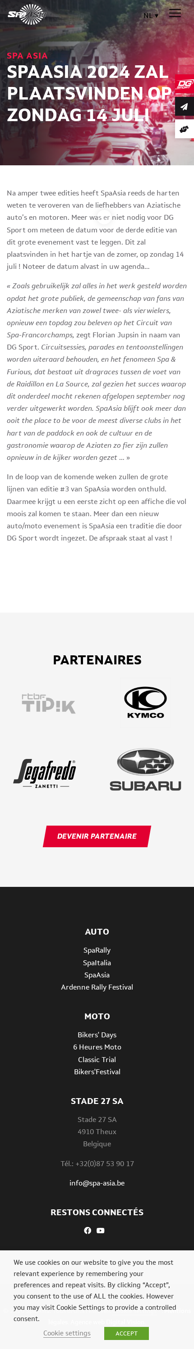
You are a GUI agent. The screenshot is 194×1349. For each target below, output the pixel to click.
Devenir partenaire (96, 836)
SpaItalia (97, 962)
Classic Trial (97, 1059)
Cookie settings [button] (67, 1333)
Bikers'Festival (97, 1071)
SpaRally (97, 950)
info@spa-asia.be (97, 1183)
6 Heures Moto (97, 1047)
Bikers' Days (97, 1035)
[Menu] (175, 13)
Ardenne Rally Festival (97, 987)
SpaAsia (97, 975)
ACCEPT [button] (126, 1333)
